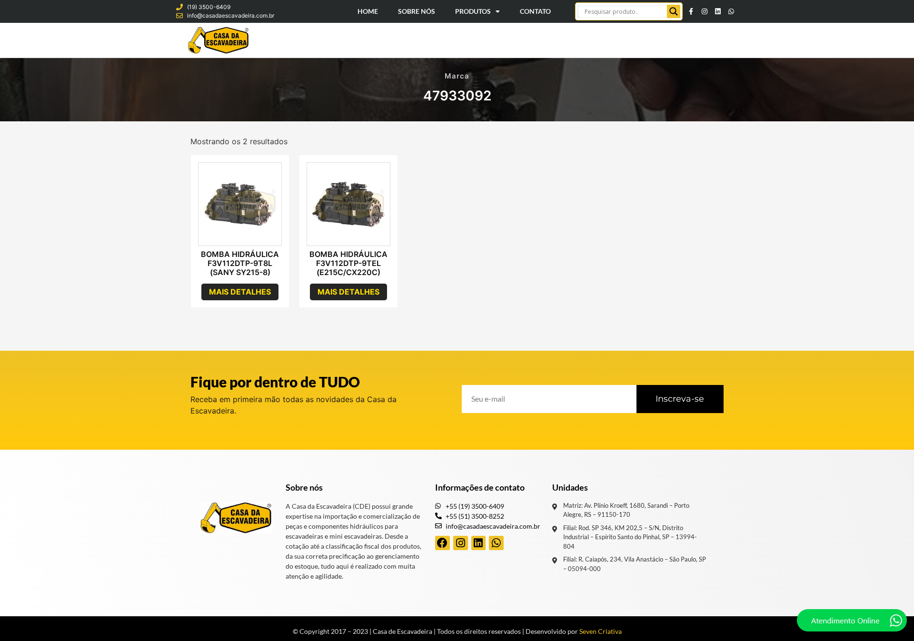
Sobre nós (304, 487)
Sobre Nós (416, 11)
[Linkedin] (718, 11)
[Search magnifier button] (673, 11)
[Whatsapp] (731, 11)
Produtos (473, 11)
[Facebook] (442, 543)
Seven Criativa (600, 631)
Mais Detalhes (240, 291)
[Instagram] (704, 11)
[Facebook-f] (691, 11)
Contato (535, 11)
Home (368, 11)
